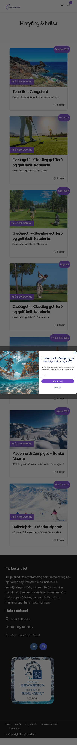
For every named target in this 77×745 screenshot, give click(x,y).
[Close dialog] (75, 353)
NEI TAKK (57, 387)
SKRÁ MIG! (58, 381)
